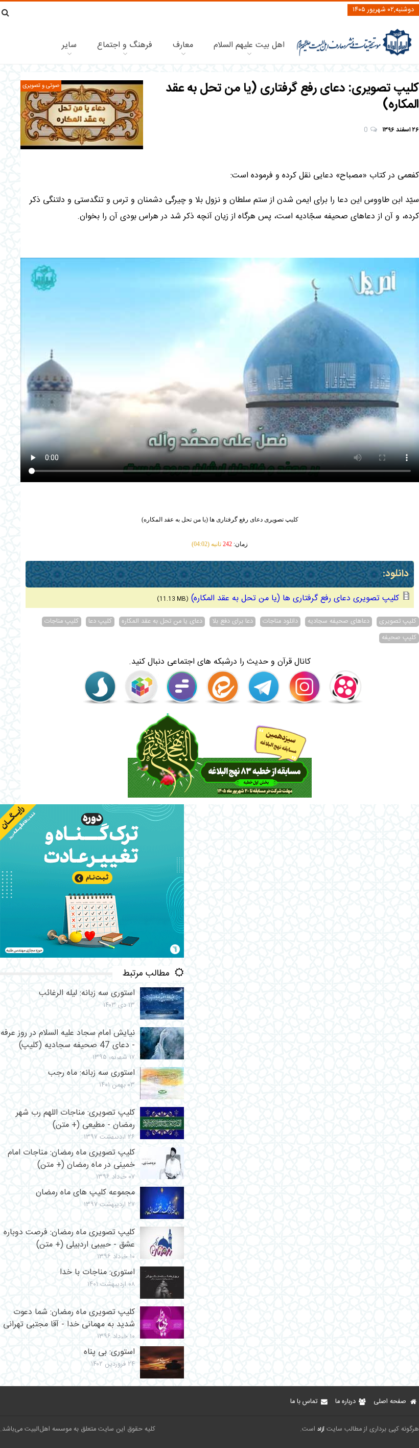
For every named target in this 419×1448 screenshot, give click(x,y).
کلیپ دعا (100, 622)
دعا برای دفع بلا (232, 622)
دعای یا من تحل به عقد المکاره (162, 622)
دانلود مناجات (280, 622)
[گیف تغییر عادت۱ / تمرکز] (92, 956)
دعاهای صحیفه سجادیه (338, 622)
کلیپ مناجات (61, 622)
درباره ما (345, 1401)
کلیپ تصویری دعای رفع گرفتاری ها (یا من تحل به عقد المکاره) (295, 598)
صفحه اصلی (390, 1401)
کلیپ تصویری (397, 622)
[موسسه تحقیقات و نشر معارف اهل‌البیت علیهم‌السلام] (354, 55)
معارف (183, 45)
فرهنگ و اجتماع (124, 45)
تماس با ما (303, 1401)
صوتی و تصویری (40, 85)
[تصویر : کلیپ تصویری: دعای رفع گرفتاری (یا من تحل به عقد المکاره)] (81, 114)
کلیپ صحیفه (399, 638)
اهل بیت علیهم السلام (249, 45)
